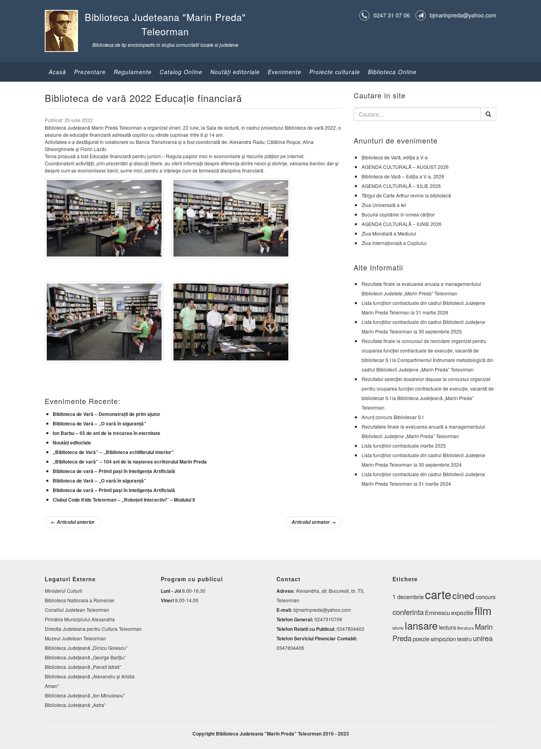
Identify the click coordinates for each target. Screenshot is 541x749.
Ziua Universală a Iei (384, 204)
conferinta (408, 612)
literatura (465, 628)
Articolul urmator (313, 522)
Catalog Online (181, 72)
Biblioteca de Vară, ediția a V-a (395, 157)
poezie (421, 638)
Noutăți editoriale (72, 442)
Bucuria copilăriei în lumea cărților (398, 214)
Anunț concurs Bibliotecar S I (392, 417)
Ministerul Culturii (63, 590)
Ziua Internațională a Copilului (394, 242)
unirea (483, 638)
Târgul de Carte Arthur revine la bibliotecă (406, 195)
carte (438, 594)
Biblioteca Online (392, 72)
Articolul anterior (73, 522)
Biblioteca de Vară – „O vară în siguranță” (99, 423)
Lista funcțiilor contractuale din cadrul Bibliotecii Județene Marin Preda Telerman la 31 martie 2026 (423, 307)
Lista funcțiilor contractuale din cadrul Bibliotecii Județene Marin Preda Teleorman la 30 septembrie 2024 (423, 460)
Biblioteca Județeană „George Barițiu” (85, 657)
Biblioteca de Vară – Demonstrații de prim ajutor (106, 414)
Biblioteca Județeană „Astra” (75, 704)
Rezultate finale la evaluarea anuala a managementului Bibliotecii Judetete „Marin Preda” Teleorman (421, 288)
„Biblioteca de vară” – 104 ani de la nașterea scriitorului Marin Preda (130, 461)
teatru (464, 638)
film (482, 610)
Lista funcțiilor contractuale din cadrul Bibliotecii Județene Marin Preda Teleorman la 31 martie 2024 (423, 479)
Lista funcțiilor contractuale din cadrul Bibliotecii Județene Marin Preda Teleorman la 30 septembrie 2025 (423, 326)
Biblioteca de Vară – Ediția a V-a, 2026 (403, 176)
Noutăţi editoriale (235, 72)
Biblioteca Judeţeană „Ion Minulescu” (85, 695)
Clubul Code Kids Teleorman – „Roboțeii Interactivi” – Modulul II (124, 499)
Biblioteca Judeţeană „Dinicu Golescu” (86, 647)
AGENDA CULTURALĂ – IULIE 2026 (401, 185)
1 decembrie (408, 596)
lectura (447, 627)
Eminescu (437, 612)
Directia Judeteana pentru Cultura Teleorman (93, 628)
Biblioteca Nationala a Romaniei (79, 600)
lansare (421, 625)
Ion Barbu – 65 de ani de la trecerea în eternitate (106, 433)
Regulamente (133, 72)
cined (463, 595)
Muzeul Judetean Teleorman (75, 638)
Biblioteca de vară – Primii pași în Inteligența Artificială (114, 471)
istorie (398, 628)
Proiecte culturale (334, 72)
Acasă (57, 72)
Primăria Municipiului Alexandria (80, 619)
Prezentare (90, 72)
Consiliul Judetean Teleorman (77, 609)
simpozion (443, 638)
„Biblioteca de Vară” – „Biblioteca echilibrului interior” (113, 452)
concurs (485, 596)
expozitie (462, 612)
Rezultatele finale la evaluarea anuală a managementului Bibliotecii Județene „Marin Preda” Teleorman (423, 431)
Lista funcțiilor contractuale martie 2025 (404, 445)
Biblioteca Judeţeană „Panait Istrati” (83, 666)
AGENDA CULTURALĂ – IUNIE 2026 (402, 223)
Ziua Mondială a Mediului (389, 233)
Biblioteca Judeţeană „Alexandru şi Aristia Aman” (90, 681)
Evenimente (284, 72)
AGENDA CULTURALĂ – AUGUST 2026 (405, 166)
